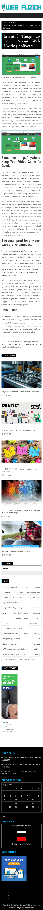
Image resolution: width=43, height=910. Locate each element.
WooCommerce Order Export (14, 654)
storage (37, 644)
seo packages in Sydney (12, 639)
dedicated (36, 597)
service (37, 639)
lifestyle (37, 618)
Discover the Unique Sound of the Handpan (19, 551)
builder (37, 587)
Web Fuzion (26, 844)
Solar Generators (9, 644)
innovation (17, 618)
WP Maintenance (9, 659)
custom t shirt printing (20, 597)
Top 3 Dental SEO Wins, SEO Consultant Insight (20, 430)
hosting (6, 618)
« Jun (3, 816)
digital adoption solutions (12, 603)
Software (33, 78)
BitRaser (25, 587)
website (37, 649)
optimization (35, 623)
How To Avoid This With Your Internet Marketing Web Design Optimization (11, 344)
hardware (36, 613)
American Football (10, 587)
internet (27, 618)
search (26, 634)
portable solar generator (12, 628)
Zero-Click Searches (26, 659)
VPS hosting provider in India (14, 649)
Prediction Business (10, 634)
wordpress (36, 654)
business (6, 592)
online (5, 623)
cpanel (5, 597)
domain (37, 608)
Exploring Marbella (20, 613)
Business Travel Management (28, 592)
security (37, 634)
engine (5, 613)
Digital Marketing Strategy (13, 608)
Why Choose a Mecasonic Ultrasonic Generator (20, 392)
